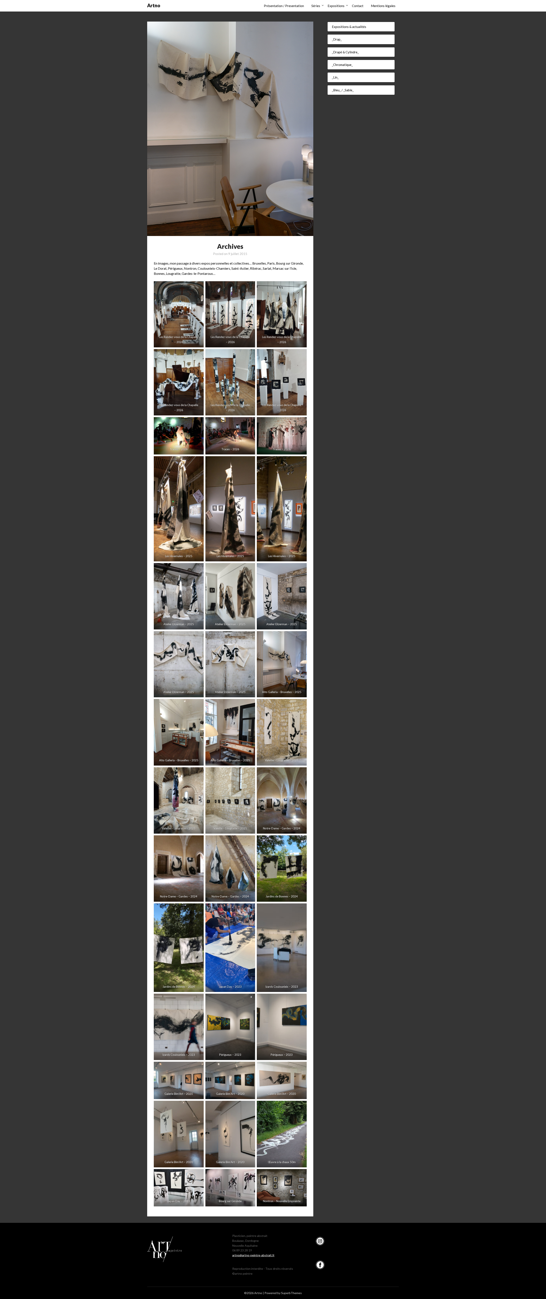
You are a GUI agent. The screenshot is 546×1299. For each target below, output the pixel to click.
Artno (153, 5)
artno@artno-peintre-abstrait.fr (253, 1255)
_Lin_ (335, 77)
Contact (357, 6)
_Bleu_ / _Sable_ (343, 90)
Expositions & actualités (349, 27)
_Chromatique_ (342, 65)
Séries (315, 6)
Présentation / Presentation (284, 6)
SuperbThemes (291, 1293)
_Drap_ (337, 39)
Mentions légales (383, 6)
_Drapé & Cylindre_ (345, 52)
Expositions (336, 6)
